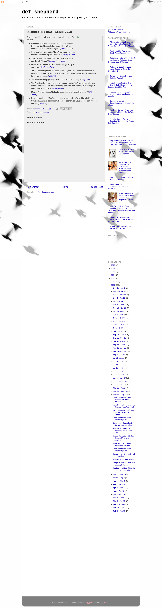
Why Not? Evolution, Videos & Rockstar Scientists (121, 178)
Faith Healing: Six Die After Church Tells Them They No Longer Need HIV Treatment (120, 85)
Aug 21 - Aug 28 (120, 348)
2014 (113, 275)
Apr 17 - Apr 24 (119, 484)
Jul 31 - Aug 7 (119, 358)
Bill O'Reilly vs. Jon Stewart (123, 459)
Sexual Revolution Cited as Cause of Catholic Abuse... (123, 438)
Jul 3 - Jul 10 (118, 371)
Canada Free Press (57, 61)
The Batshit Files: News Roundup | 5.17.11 (122, 450)
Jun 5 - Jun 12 (119, 384)
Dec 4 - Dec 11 (119, 298)
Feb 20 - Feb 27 (120, 504)
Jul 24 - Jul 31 (119, 361)
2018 (113, 268)
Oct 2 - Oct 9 (118, 328)
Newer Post (32, 187)
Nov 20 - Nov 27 (120, 305)
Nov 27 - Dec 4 (119, 301)
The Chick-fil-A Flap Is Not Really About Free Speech (120, 52)
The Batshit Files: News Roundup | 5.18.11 (122, 419)
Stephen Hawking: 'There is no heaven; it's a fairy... (124, 469)
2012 (113, 282)
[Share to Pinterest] (71, 108)
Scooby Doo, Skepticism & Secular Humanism (120, 227)
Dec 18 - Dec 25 (120, 291)
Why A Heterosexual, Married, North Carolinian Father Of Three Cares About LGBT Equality (122, 44)
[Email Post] (57, 109)
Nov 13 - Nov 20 (120, 308)
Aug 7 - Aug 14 (119, 355)
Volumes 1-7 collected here (119, 32)
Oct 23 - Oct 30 (119, 318)
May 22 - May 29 (120, 391)
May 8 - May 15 (119, 474)
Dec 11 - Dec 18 (120, 295)
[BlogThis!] (64, 108)
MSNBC (52, 76)
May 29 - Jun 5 (119, 388)
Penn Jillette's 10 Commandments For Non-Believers (119, 186)
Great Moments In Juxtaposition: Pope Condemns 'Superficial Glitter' (126, 196)
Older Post (97, 187)
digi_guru (89, 603)
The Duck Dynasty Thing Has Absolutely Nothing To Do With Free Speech (121, 112)
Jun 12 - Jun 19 (119, 381)
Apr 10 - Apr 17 (119, 488)
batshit (34, 112)
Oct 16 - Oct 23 (119, 321)
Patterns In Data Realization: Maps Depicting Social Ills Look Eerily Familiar (121, 69)
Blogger (107, 603)
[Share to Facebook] (68, 108)
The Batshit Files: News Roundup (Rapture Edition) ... (122, 399)
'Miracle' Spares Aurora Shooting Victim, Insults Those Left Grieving (121, 121)
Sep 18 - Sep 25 (120, 335)
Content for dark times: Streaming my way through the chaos (121, 103)
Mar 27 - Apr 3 (119, 494)
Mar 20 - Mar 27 (120, 498)
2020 (113, 265)
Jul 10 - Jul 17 (119, 368)
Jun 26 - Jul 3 (119, 374)
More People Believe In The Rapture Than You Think (124, 406)
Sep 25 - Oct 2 (119, 331)
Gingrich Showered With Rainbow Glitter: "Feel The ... (122, 430)
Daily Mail (85, 80)
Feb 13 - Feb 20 (120, 508)
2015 (113, 272)
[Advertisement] (118, 555)
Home (65, 187)
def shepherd (40, 12)
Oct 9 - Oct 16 (119, 325)
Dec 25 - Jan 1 (119, 288)
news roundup (43, 112)
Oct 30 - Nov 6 (119, 315)
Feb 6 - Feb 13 (119, 511)
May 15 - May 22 (120, 394)
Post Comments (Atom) (46, 192)
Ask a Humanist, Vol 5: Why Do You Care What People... (124, 412)
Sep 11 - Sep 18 (120, 338)
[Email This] (61, 108)
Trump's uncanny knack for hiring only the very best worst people (121, 94)
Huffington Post (68, 55)
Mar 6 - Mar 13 (119, 501)
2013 (113, 278)
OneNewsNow (57, 88)
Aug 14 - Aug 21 (120, 351)
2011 (113, 285)
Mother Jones (66, 49)
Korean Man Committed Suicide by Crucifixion (122, 424)
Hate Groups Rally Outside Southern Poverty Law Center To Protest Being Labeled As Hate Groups (121, 209)
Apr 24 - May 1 (119, 481)
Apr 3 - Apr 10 (119, 491)
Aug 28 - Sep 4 (119, 345)
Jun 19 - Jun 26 (119, 378)
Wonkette (42, 104)
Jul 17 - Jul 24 (119, 365)
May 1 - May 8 (119, 478)
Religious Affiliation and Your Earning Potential (124, 464)
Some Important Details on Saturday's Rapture (123, 444)
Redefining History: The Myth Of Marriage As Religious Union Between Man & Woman (121, 60)
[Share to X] (66, 108)
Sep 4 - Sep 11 (119, 341)
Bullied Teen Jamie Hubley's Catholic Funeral (121, 77)
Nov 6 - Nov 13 (119, 311)
